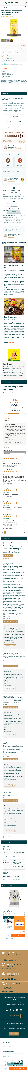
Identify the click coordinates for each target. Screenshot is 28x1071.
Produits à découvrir (8, 885)
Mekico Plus (19, 52)
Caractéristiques (7, 842)
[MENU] (2, 2)
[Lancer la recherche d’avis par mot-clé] (25, 454)
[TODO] (19, 439)
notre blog (16, 1006)
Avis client (6, 382)
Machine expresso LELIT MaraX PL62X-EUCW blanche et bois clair (13, 910)
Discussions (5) (5, 538)
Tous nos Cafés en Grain (17, 10)
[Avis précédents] (2, 532)
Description (5, 93)
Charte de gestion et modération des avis (12, 395)
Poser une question (8, 555)
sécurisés (12, 975)
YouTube (11, 1006)
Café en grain (7, 10)
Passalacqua (4, 68)
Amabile (12, 52)
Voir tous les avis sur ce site (15, 410)
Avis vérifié (7, 461)
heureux (14, 984)
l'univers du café (13, 953)
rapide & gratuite (13, 965)
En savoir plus (14, 1033)
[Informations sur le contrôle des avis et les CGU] (22, 407)
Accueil (2, 10)
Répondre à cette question (10, 621)
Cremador (5, 52)
